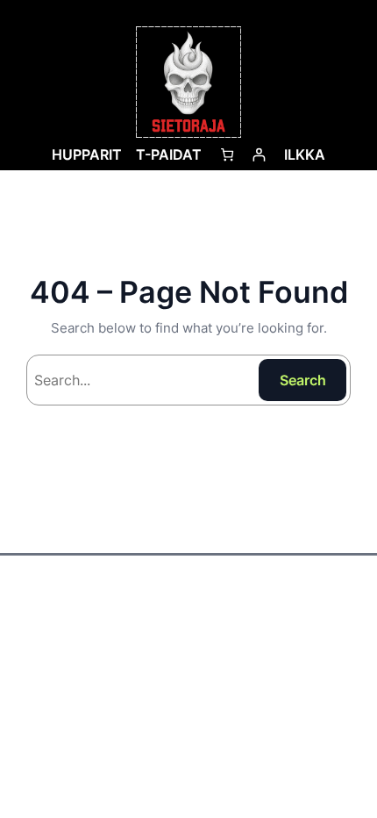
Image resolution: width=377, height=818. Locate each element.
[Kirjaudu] (259, 154)
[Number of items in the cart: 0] (226, 154)
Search (303, 380)
